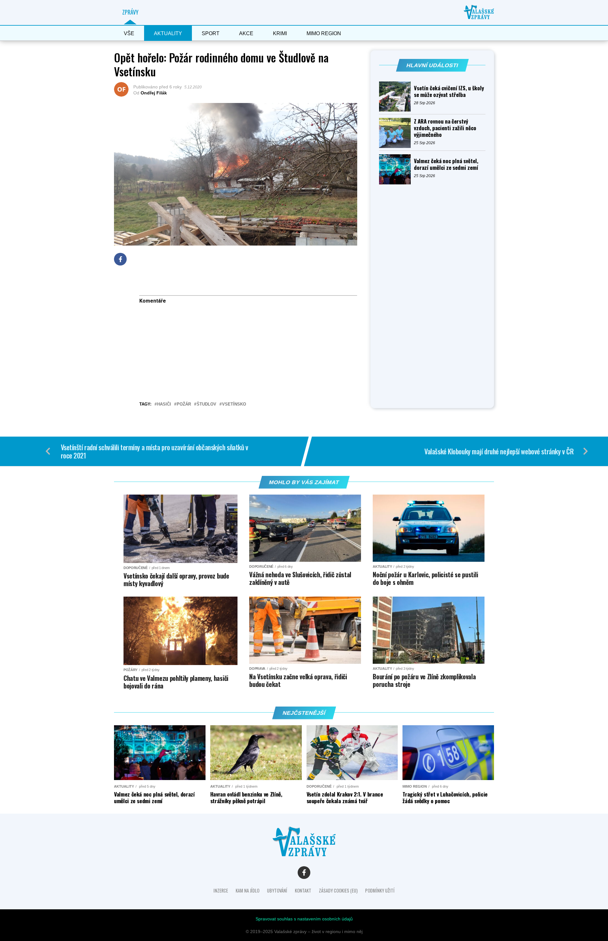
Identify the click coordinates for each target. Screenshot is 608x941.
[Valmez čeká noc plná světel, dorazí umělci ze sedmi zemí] (396, 169)
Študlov (206, 404)
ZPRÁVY (130, 12)
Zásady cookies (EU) (338, 890)
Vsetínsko (234, 404)
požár (184, 404)
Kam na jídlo (247, 890)
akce (246, 33)
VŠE (129, 33)
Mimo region (324, 33)
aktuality (168, 33)
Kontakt (303, 890)
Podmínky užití (380, 890)
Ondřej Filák (154, 92)
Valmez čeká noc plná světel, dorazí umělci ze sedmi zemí (446, 164)
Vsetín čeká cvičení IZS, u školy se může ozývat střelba (449, 91)
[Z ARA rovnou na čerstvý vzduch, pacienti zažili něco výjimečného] (396, 133)
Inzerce (220, 890)
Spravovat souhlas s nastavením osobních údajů (304, 918)
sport (210, 33)
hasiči (164, 404)
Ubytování (277, 890)
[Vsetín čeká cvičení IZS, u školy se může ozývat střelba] (396, 96)
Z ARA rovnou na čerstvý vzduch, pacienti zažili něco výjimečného (445, 127)
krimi (280, 33)
